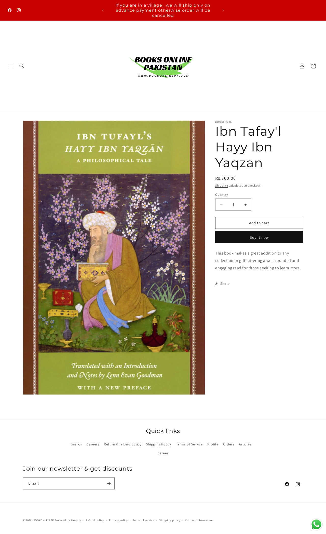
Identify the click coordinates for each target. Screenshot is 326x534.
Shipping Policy (158, 444)
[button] (10, 66)
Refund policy (95, 520)
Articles (245, 444)
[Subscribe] (108, 483)
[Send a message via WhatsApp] (316, 524)
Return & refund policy (122, 444)
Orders (228, 444)
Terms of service (143, 520)
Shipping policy (169, 520)
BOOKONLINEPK (43, 520)
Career (163, 453)
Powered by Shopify (68, 520)
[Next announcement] (223, 10)
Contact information (199, 520)
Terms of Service (189, 444)
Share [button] (225, 283)
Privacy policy (118, 520)
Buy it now (259, 237)
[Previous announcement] (102, 10)
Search (76, 444)
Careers (93, 444)
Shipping (221, 185)
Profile (212, 444)
